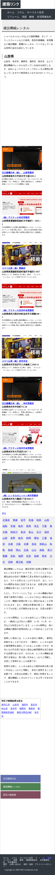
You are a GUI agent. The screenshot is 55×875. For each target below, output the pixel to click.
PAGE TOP (46, 858)
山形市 (16, 705)
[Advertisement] (27, 112)
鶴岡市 (22, 708)
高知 (12, 556)
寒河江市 (5, 705)
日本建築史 (12, 862)
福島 (5, 526)
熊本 (44, 556)
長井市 (13, 708)
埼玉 (36, 526)
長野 (12, 538)
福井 (46, 532)
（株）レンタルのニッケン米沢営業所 (20, 495)
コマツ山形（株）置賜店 (13, 268)
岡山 (18, 550)
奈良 (34, 544)
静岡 (28, 538)
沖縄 (28, 562)
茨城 (12, 526)
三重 (44, 538)
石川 (38, 532)
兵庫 (26, 544)
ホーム (10, 12)
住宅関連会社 (44, 16)
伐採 (24, 16)
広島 (26, 550)
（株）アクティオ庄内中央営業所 (18, 310)
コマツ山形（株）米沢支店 (15, 361)
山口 (34, 550)
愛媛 (5, 556)
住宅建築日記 (9, 779)
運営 (5, 864)
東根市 (32, 708)
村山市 (4, 708)
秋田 (38, 520)
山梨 (5, 538)
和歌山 (43, 544)
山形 (46, 520)
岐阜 (20, 538)
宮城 (31, 520)
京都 (10, 544)
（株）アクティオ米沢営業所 (16, 217)
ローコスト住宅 (35, 12)
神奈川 (14, 532)
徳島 (42, 550)
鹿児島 (19, 562)
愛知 (36, 538)
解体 (31, 16)
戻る (4, 513)
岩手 (23, 520)
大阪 (18, 544)
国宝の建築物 (9, 795)
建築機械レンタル (11, 787)
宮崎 (10, 562)
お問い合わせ (15, 864)
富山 (31, 532)
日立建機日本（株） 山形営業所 (18, 172)
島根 (10, 550)
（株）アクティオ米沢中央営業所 (18, 448)
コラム (20, 12)
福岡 (20, 556)
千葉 (44, 526)
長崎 (36, 556)
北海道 (6, 520)
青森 (15, 520)
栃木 (20, 526)
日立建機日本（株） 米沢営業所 (18, 403)
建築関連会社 (31, 860)
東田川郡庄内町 (24, 712)
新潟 (23, 532)
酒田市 (25, 705)
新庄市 (34, 705)
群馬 (28, 526)
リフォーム (13, 16)
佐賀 (28, 556)
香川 (49, 550)
